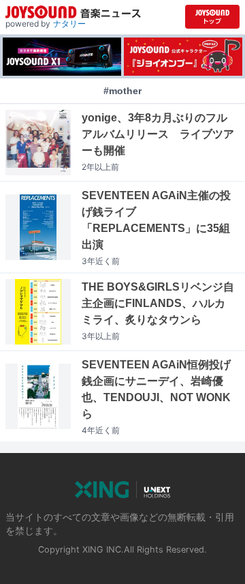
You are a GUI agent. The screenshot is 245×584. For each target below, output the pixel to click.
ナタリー (69, 23)
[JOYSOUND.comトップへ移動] (212, 17)
